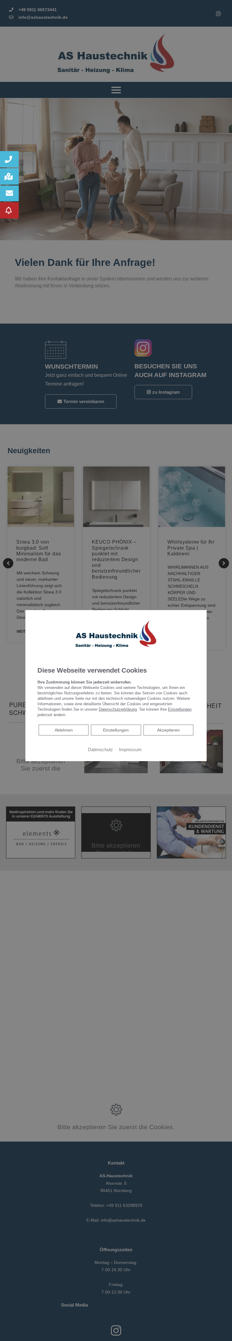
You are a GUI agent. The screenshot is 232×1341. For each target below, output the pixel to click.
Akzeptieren (168, 730)
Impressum (130, 749)
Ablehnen (63, 729)
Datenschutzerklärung (118, 709)
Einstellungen (116, 730)
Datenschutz (100, 749)
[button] (9, 159)
